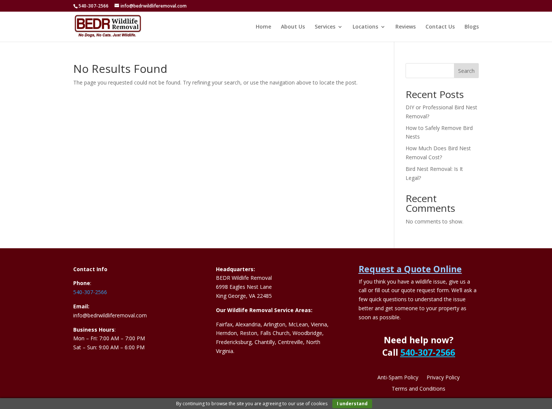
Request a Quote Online (410, 269)
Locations (365, 27)
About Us (293, 27)
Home (263, 27)
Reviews (405, 27)
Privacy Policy (443, 378)
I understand (352, 403)
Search (466, 70)
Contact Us (440, 27)
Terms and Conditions (418, 389)
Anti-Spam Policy (397, 378)
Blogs (472, 27)
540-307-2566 (90, 292)
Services (325, 27)
